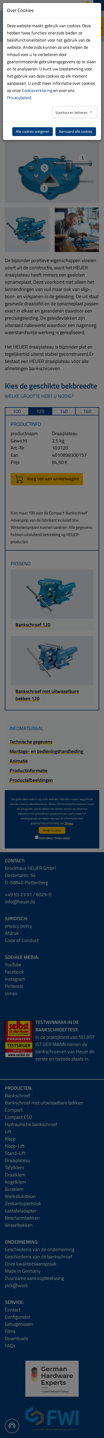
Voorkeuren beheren (71, 112)
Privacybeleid (19, 97)
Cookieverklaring (37, 90)
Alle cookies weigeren (32, 131)
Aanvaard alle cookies (76, 131)
